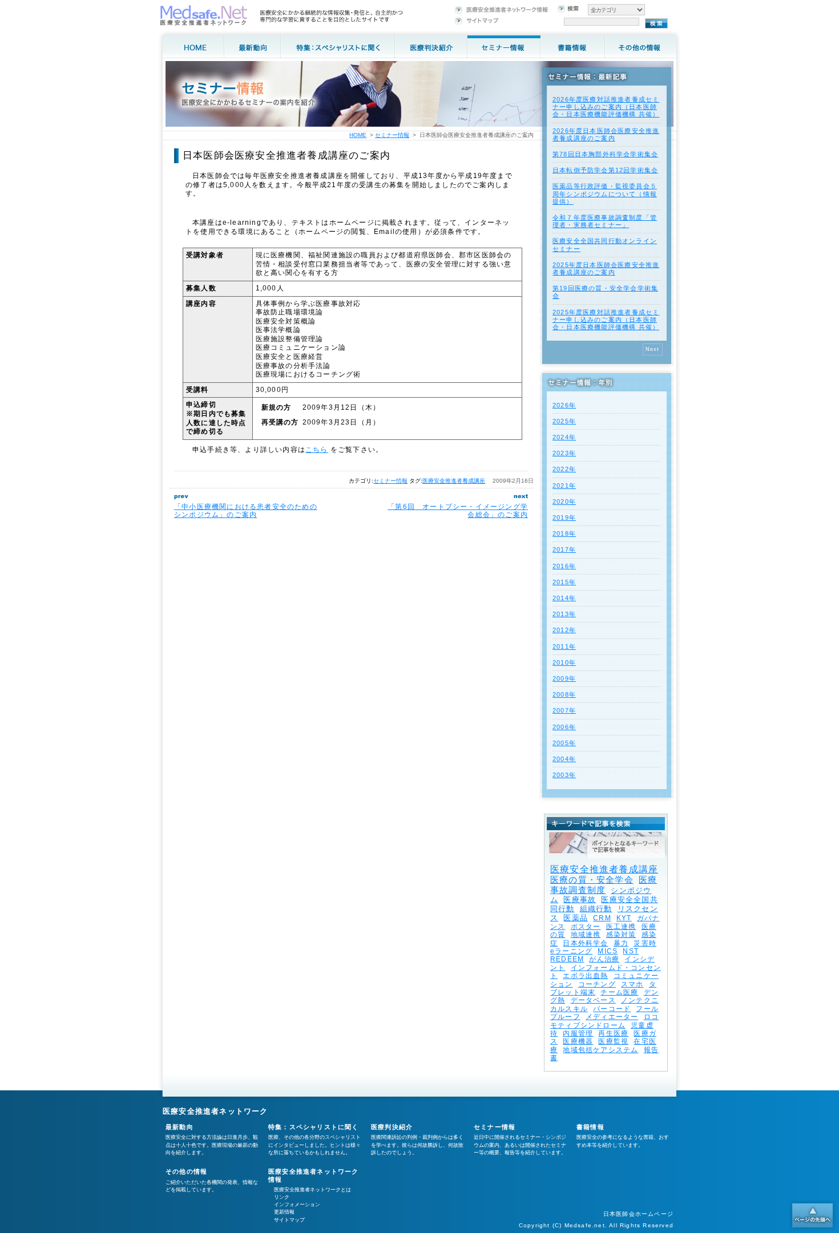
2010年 (564, 662)
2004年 (564, 758)
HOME (357, 135)
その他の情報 (186, 1171)
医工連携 (621, 927)
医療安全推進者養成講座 (453, 481)
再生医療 (613, 1033)
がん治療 (604, 959)
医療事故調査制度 (603, 885)
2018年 (564, 533)
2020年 (564, 501)
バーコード (612, 1009)
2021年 (564, 485)
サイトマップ (289, 1220)
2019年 (564, 517)
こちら (316, 450)
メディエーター (612, 1017)
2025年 (564, 421)
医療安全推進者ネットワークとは (312, 1189)
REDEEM (567, 959)
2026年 (564, 405)
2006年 (564, 726)
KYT (624, 918)
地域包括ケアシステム (600, 1050)
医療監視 (613, 1041)
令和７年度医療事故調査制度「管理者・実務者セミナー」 (604, 221)
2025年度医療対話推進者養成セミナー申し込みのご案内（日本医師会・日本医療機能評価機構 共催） (605, 319)
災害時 (645, 943)
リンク (281, 1197)
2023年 (564, 453)
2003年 (564, 774)
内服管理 (578, 1033)
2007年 (564, 710)
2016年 (564, 566)
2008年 (564, 694)
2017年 (564, 549)
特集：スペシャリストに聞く (313, 1126)
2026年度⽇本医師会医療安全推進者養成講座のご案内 (605, 134)
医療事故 (579, 899)
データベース (593, 1000)
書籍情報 (590, 1126)
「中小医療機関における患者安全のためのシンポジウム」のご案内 (245, 511)
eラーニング (571, 951)
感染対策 (621, 935)
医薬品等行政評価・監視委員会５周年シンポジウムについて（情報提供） (604, 193)
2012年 (564, 629)
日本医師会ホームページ (638, 1214)
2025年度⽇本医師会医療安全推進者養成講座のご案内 (605, 268)
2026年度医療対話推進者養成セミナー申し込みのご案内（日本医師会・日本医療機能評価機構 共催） (605, 107)
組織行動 (596, 908)
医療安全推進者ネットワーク (215, 1111)
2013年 (564, 614)
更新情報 (284, 1212)
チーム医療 (619, 992)
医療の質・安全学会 (592, 879)
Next (653, 349)
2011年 (564, 646)
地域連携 (586, 935)
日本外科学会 (585, 943)
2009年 (564, 678)
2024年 (564, 437)
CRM (602, 918)
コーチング (597, 984)
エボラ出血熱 (585, 976)
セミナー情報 (390, 481)
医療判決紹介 (392, 1126)
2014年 (564, 598)
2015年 (564, 582)
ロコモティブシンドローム (604, 1021)
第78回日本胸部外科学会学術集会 (605, 154)
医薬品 (575, 917)
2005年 (564, 742)
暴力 (621, 943)
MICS (608, 951)
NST (631, 951)
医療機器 (578, 1041)
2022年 (564, 469)
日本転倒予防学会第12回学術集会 (605, 170)
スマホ (632, 984)
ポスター (586, 927)
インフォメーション (297, 1204)
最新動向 (179, 1126)
